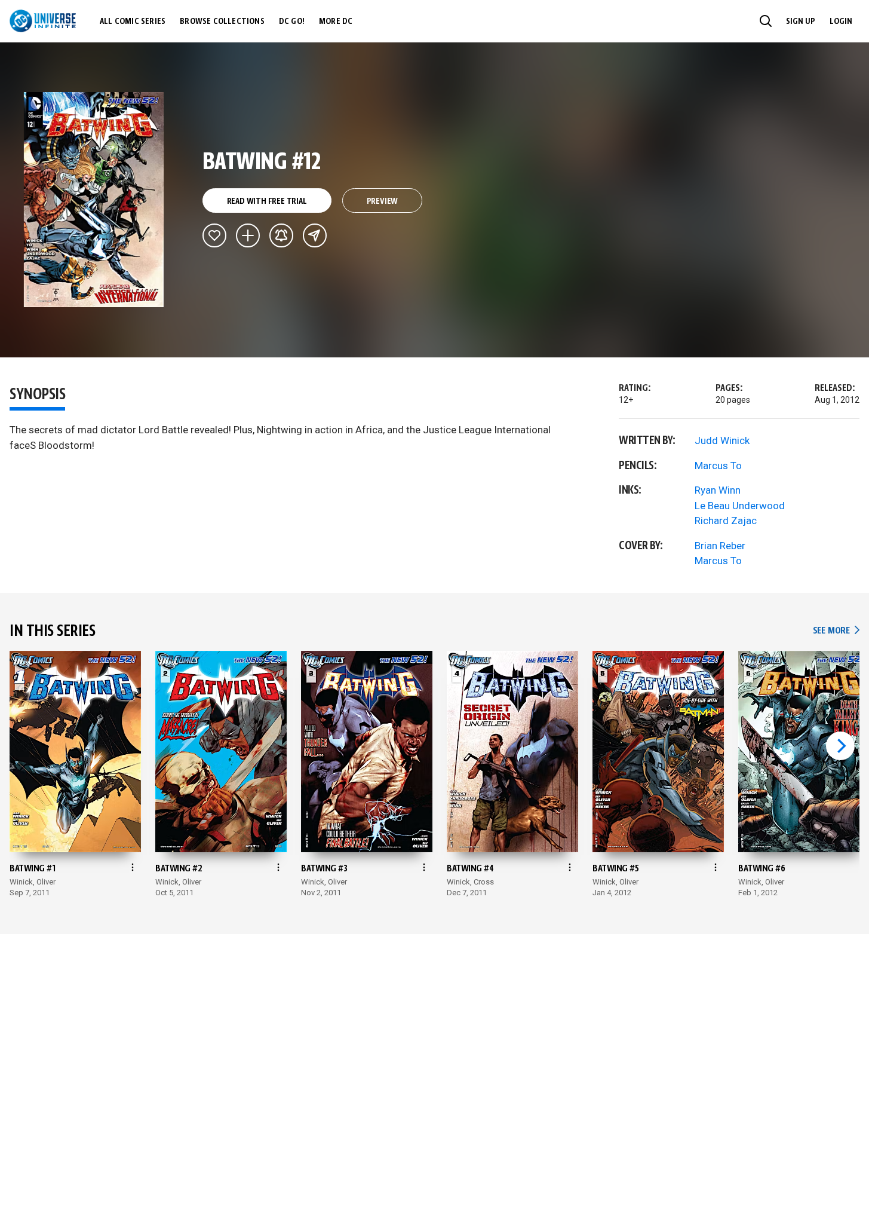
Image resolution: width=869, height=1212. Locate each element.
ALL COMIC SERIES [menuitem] (132, 21)
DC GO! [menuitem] (292, 21)
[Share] (315, 235)
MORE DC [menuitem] (335, 21)
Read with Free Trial (267, 201)
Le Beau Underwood (740, 506)
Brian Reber (720, 546)
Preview (382, 201)
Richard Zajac (726, 521)
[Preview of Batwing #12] (94, 199)
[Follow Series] (281, 235)
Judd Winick (722, 440)
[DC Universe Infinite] (43, 21)
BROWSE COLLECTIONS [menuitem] (222, 21)
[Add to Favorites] (214, 235)
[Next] (840, 746)
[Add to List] (248, 235)
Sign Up (800, 21)
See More (836, 631)
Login (841, 21)
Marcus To (718, 466)
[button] (766, 21)
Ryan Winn (718, 490)
